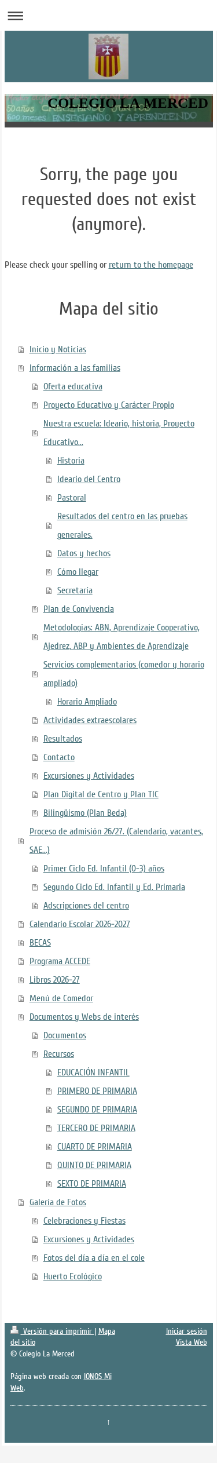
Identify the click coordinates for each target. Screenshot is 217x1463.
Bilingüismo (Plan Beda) (85, 813)
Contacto (59, 757)
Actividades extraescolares (90, 720)
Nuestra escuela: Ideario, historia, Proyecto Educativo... (118, 433)
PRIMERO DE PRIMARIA (97, 1091)
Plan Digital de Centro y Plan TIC (101, 794)
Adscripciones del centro (86, 905)
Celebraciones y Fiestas (84, 1221)
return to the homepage (151, 265)
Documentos (64, 1035)
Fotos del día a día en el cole (94, 1258)
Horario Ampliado (87, 701)
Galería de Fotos (58, 1202)
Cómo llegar (77, 572)
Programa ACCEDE (60, 961)
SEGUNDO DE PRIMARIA (97, 1109)
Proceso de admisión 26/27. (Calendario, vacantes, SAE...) (116, 841)
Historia (70, 460)
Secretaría (75, 590)
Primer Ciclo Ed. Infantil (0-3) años (103, 868)
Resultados (62, 739)
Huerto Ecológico (72, 1276)
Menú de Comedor (61, 998)
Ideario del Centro (88, 479)
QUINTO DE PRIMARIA (94, 1165)
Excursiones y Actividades (88, 776)
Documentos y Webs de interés (84, 1017)
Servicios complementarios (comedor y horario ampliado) (123, 674)
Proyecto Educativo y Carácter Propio (108, 405)
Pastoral (71, 498)
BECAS (40, 942)
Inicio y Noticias (58, 349)
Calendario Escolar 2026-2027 (80, 924)
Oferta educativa (72, 386)
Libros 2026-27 (55, 980)
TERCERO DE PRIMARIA (96, 1128)
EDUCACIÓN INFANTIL (93, 1072)
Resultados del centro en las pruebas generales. (122, 525)
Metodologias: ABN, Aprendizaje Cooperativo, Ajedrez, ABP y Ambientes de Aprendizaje (121, 637)
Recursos (58, 1054)
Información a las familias (75, 368)
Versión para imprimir (57, 1331)
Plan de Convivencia (78, 609)
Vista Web (191, 1342)
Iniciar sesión (186, 1331)
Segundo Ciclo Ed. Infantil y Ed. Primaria (114, 887)
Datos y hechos (84, 553)
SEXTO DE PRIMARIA (91, 1184)
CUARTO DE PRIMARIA (94, 1146)
